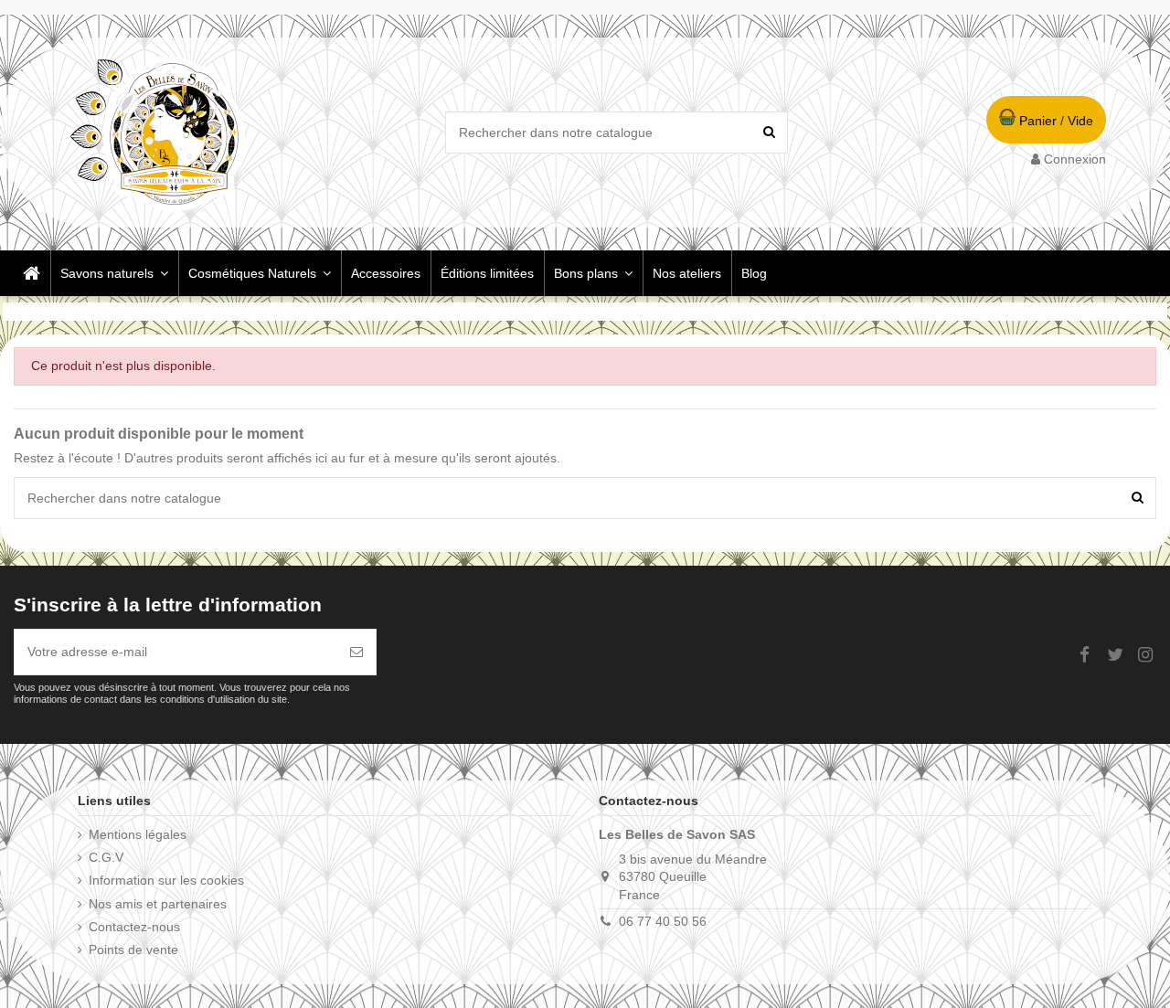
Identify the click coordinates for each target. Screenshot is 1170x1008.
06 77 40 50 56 (663, 921)
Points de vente (133, 949)
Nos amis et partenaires (158, 904)
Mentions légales (137, 834)
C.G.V (106, 857)
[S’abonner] (356, 652)
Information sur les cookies (166, 880)
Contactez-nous (134, 926)
